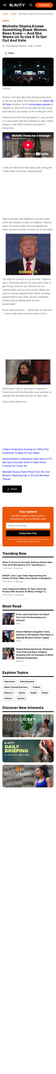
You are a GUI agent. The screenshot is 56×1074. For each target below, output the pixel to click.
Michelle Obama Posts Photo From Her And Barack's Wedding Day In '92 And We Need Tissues (26, 475)
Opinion (21, 698)
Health (33, 692)
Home (5, 13)
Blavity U (8, 692)
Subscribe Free (28, 533)
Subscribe (44, 5)
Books (45, 692)
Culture (36, 687)
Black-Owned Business (16, 687)
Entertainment (27, 681)
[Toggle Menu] (5, 5)
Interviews (9, 681)
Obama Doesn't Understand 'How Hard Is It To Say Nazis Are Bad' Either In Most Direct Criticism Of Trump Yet (27, 462)
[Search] (31, 5)
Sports (22, 692)
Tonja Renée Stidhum (16, 46)
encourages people (40, 104)
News (14, 13)
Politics (8, 698)
